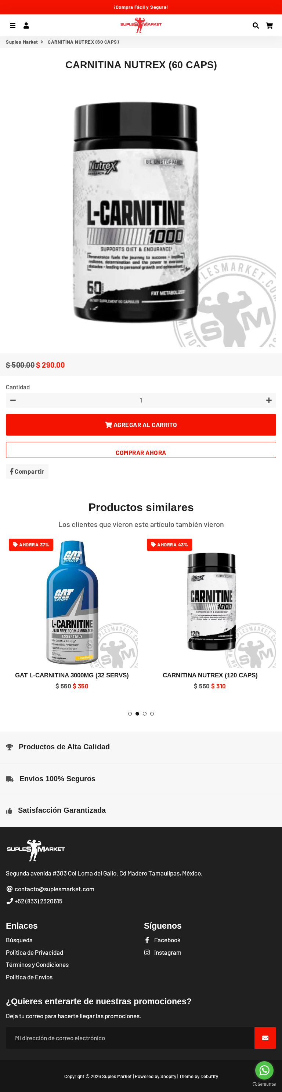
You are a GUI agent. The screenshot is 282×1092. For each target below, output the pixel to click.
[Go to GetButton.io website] (264, 1084)
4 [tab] (152, 714)
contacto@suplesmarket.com (54, 888)
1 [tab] (130, 714)
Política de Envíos (29, 976)
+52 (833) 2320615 (38, 900)
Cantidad (18, 386)
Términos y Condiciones (37, 964)
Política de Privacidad (34, 952)
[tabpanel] (72, 613)
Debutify (209, 1076)
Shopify (168, 1076)
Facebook (167, 939)
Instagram (167, 952)
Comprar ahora (141, 452)
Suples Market (22, 42)
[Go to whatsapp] (264, 1070)
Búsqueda (19, 939)
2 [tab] (137, 714)
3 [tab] (145, 714)
